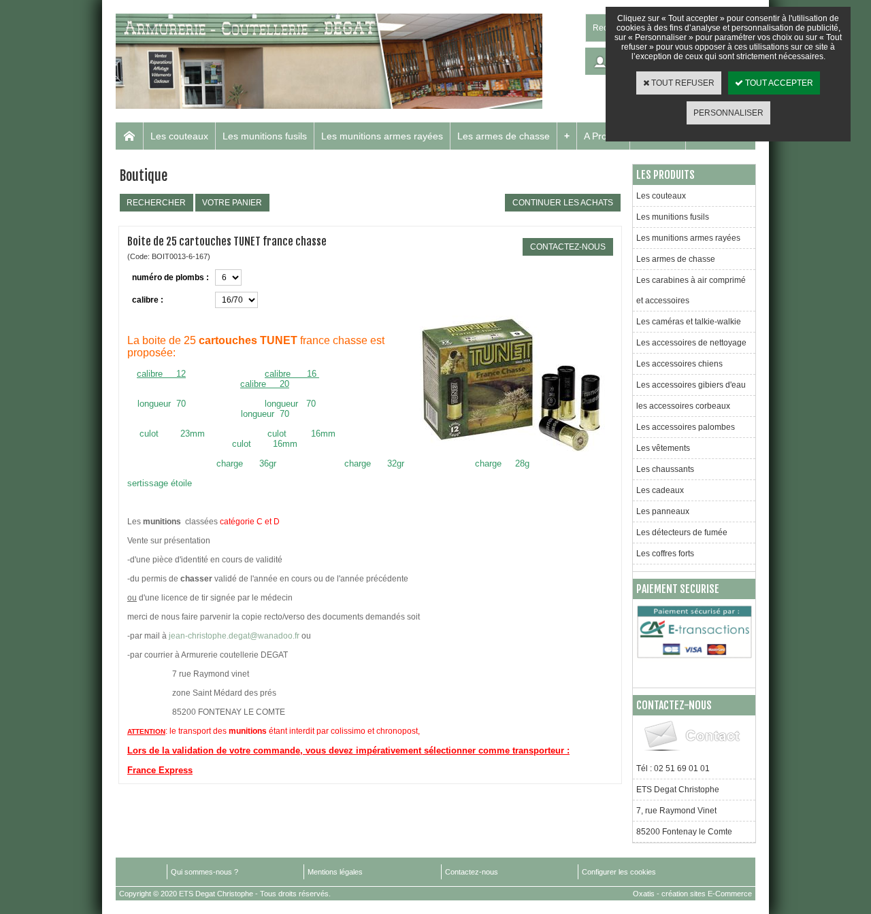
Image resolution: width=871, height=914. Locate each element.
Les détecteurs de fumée (681, 532)
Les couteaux (179, 136)
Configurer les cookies (619, 872)
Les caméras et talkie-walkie (688, 321)
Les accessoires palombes (685, 427)
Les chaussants (665, 469)
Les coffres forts (665, 553)
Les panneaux (662, 511)
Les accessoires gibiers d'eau (691, 385)
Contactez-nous (471, 872)
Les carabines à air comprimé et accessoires (691, 290)
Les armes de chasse (503, 136)
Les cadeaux (660, 490)
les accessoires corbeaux (683, 406)
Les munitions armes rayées (382, 136)
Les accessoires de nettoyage (691, 343)
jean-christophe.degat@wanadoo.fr (234, 636)
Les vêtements (663, 448)
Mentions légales (335, 872)
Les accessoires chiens (679, 364)
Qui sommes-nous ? (204, 872)
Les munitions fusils (265, 136)
